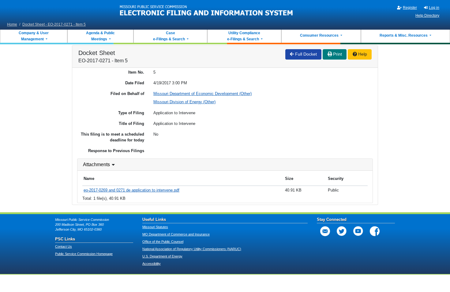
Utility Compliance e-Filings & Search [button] (243, 36)
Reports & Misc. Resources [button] (404, 35)
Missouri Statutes (155, 227)
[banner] (206, 10)
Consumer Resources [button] (319, 35)
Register (410, 7)
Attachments (96, 164)
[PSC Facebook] (375, 231)
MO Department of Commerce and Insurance (176, 234)
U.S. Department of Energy (162, 256)
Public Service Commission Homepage (84, 254)
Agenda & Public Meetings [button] (100, 36)
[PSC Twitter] (342, 231)
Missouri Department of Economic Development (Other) (202, 93)
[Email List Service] (325, 231)
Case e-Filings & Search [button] (169, 36)
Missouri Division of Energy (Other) (184, 102)
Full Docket (305, 54)
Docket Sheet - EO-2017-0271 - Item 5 (54, 24)
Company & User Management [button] (34, 36)
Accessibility (151, 263)
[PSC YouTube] (358, 231)
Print (337, 54)
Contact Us (63, 246)
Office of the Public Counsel (162, 241)
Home (12, 24)
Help (362, 54)
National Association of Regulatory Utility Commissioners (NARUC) (191, 249)
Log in (434, 7)
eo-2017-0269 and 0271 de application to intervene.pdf (131, 190)
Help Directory (427, 15)
